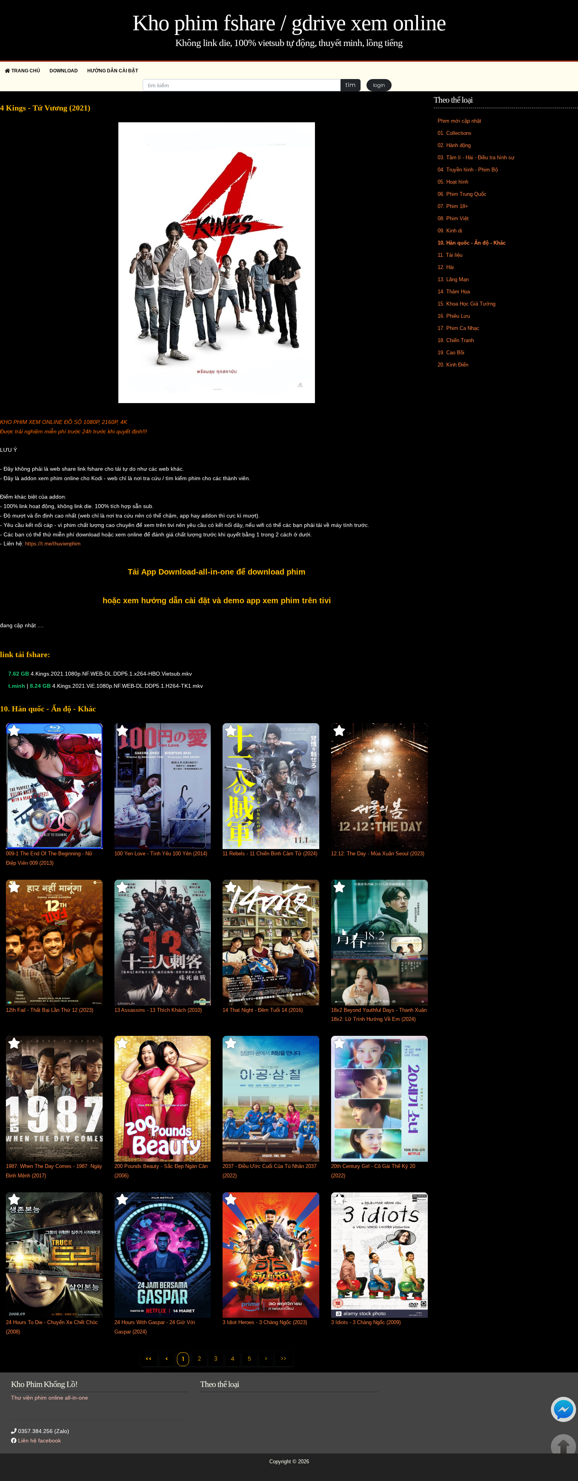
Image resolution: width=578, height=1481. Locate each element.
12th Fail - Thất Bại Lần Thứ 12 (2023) (49, 1010)
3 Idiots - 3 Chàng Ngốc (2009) (366, 1322)
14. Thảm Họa (454, 292)
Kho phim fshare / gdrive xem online (289, 23)
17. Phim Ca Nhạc (458, 328)
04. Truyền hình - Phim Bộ (468, 170)
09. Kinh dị (450, 231)
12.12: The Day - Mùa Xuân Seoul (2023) (377, 854)
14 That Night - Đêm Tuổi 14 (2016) (263, 1010)
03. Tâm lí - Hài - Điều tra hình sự (476, 157)
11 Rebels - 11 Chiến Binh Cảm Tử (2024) (270, 854)
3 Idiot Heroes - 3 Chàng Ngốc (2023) (265, 1322)
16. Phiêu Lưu (454, 316)
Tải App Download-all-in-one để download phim (217, 571)
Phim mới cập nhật (459, 121)
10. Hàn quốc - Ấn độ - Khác (472, 243)
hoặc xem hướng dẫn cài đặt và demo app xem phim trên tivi (217, 600)
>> (283, 1359)
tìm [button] (350, 85)
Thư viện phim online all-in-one (49, 1397)
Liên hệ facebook (39, 1440)
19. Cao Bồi (451, 353)
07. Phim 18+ (453, 206)
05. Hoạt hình (453, 182)
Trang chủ (25, 71)
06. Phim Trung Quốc (462, 194)
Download (64, 71)
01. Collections (454, 133)
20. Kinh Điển (453, 365)
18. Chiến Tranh (456, 340)
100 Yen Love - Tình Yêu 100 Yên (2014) (160, 854)
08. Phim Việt (453, 218)
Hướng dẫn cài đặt (112, 71)
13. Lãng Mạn (453, 279)
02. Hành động (454, 145)
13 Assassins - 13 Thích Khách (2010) (158, 1010)
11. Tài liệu (450, 255)
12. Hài (446, 267)
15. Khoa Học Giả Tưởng (466, 304)
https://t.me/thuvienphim (53, 544)
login (379, 85)
